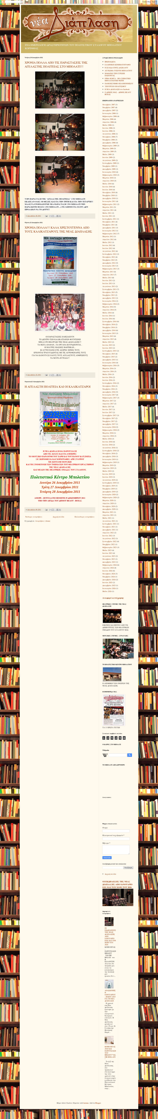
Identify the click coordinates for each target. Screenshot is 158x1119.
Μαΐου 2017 (106, 406)
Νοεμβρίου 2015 (108, 357)
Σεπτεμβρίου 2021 (109, 524)
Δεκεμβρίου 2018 (108, 456)
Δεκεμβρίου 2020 (108, 509)
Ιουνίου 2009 (107, 157)
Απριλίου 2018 (108, 436)
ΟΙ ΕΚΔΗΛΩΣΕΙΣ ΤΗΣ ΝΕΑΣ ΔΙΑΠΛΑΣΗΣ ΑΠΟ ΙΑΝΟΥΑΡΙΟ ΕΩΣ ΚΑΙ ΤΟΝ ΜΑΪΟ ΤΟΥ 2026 (117, 884)
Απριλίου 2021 (108, 515)
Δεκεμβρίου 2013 (108, 298)
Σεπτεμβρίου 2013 (109, 289)
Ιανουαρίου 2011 (109, 201)
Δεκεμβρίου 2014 (108, 330)
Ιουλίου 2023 (107, 553)
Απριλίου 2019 (108, 468)
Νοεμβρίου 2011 (108, 225)
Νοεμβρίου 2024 (108, 576)
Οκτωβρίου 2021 (108, 527)
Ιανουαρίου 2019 (109, 459)
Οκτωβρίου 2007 (108, 104)
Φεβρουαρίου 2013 (109, 269)
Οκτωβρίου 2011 (108, 222)
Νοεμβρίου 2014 (108, 327)
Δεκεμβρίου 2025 (108, 585)
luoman (86, 1103)
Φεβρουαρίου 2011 (109, 204)
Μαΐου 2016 (106, 374)
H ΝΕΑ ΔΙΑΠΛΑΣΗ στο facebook (117, 89)
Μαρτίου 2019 (107, 465)
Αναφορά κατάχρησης (113, 597)
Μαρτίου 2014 (107, 307)
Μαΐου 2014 (106, 313)
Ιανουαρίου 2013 (109, 266)
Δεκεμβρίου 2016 (108, 392)
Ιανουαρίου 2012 (109, 230)
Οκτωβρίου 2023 (108, 559)
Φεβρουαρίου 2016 (109, 365)
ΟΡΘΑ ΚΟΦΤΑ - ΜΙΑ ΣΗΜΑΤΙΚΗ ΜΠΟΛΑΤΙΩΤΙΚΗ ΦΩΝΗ (117, 79)
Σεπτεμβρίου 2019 (109, 483)
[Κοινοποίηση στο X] (55, 216)
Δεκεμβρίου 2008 (108, 142)
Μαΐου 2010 (106, 183)
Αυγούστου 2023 (108, 556)
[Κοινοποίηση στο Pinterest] (60, 216)
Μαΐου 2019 (106, 471)
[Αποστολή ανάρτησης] (46, 216)
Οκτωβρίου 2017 (108, 418)
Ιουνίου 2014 (107, 315)
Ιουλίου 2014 (107, 318)
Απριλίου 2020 (108, 503)
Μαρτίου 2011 (107, 207)
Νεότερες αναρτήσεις (33, 517)
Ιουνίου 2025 (107, 582)
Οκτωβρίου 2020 (108, 506)
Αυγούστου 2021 (108, 521)
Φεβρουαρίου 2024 (109, 565)
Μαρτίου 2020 (107, 500)
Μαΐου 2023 (106, 550)
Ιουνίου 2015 (107, 345)
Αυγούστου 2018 (108, 447)
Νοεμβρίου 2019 (108, 488)
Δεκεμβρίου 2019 (108, 491)
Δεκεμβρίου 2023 (108, 562)
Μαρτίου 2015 (107, 336)
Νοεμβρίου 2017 (108, 421)
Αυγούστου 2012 (108, 251)
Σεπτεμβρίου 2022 (109, 541)
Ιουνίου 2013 (107, 280)
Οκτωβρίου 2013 (108, 292)
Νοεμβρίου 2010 (108, 195)
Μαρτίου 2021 (107, 512)
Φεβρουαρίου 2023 (109, 547)
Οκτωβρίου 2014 (108, 324)
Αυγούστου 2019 (108, 480)
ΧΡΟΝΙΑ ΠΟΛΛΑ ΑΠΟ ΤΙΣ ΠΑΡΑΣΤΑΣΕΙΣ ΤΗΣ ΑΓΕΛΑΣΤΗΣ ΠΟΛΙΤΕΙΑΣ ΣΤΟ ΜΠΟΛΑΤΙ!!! (56, 64)
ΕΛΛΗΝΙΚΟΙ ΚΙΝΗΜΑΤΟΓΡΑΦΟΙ (117, 64)
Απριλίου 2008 (108, 122)
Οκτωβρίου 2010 (108, 192)
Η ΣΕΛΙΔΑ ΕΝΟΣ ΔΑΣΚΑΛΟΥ (116, 67)
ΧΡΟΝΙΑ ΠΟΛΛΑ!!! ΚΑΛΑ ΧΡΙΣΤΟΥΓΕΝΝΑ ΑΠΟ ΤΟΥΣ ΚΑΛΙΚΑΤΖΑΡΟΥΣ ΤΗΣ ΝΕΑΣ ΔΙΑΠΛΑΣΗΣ (58, 229)
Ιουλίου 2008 (107, 131)
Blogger (98, 1103)
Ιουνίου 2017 (107, 409)
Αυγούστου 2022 (108, 538)
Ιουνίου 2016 (107, 377)
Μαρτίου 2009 (107, 148)
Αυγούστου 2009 (108, 160)
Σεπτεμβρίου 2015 (109, 351)
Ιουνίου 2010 (107, 186)
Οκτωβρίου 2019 (108, 486)
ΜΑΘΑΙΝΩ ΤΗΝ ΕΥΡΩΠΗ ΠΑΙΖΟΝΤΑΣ (115, 74)
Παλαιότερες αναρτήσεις (84, 517)
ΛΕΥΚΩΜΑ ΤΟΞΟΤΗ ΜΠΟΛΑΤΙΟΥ (118, 70)
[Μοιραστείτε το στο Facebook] (57, 216)
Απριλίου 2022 (108, 532)
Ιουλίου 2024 (107, 571)
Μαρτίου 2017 (107, 400)
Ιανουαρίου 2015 (109, 333)
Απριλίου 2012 (108, 239)
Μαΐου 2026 (106, 591)
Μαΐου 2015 (106, 342)
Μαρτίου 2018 (107, 433)
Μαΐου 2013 (106, 277)
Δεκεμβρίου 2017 (108, 424)
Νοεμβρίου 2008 (108, 140)
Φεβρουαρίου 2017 (109, 398)
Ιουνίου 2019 (107, 474)
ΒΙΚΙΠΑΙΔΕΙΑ (110, 62)
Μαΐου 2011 (106, 213)
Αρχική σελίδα (58, 517)
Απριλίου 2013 (108, 274)
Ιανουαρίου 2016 (109, 362)
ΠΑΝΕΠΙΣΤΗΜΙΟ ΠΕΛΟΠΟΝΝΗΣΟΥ (119, 83)
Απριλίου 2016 (108, 371)
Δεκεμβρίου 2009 (108, 169)
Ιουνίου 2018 (107, 442)
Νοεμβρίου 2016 (108, 389)
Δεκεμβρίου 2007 (108, 110)
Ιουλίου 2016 (107, 380)
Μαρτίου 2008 (107, 119)
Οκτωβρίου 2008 (108, 137)
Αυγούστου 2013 (108, 286)
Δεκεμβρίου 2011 (108, 227)
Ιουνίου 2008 (107, 128)
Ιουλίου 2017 (107, 412)
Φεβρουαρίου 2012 (109, 233)
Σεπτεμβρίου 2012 (109, 254)
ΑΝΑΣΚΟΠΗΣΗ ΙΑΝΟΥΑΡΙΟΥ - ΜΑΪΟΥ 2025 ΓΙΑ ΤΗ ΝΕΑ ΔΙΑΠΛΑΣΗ (110, 995)
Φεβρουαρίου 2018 (109, 430)
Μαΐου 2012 (106, 242)
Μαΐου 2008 (106, 125)
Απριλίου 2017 (108, 403)
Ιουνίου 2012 (107, 245)
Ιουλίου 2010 (107, 189)
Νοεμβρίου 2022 (108, 544)
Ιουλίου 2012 (107, 248)
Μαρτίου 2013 (107, 271)
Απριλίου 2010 (108, 181)
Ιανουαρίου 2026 (109, 588)
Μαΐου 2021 (106, 518)
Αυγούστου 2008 (108, 134)
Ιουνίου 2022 (107, 535)
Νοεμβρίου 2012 (108, 260)
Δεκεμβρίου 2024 (108, 579)
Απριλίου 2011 (108, 210)
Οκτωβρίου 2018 (108, 453)
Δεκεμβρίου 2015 (108, 359)
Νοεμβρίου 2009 (108, 166)
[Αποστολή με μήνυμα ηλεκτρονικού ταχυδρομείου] (50, 216)
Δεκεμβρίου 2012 (108, 263)
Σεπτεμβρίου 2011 (109, 219)
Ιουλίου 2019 (107, 477)
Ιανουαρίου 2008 (109, 113)
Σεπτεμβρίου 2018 (109, 450)
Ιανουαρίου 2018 (109, 427)
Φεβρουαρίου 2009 (109, 145)
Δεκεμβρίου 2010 (108, 198)
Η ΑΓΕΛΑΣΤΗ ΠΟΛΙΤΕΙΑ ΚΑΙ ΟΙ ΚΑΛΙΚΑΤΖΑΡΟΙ (57, 387)
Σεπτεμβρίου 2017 (109, 415)
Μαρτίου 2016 (107, 368)
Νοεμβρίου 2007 (108, 107)
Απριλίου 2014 (108, 310)
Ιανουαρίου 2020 (109, 494)
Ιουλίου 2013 (107, 283)
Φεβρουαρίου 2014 (109, 304)
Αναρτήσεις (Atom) (42, 521)
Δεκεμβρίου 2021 (108, 530)
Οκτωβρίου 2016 (108, 386)
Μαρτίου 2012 (107, 236)
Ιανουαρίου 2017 (109, 395)
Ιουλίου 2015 (107, 348)
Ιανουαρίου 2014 (109, 301)
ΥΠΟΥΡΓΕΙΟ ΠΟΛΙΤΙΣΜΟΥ (115, 86)
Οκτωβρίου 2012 (108, 257)
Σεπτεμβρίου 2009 (109, 163)
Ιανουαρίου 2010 (109, 172)
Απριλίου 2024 (108, 568)
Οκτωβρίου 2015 (108, 354)
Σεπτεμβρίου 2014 (109, 321)
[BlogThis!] (53, 216)
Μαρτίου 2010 (107, 178)
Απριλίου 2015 (108, 339)
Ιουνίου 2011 (107, 216)
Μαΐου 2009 (106, 154)
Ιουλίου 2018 (107, 444)
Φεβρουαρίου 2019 (109, 462)
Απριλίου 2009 (108, 151)
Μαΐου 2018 (106, 439)
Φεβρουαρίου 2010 (109, 175)
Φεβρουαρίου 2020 (109, 497)
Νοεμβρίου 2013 (108, 295)
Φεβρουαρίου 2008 (109, 116)
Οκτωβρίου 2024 (108, 574)
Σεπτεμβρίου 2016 (109, 383)
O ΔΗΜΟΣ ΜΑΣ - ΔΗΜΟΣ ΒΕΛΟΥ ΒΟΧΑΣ (118, 93)
